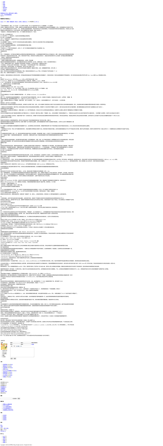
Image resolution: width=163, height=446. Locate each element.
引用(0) (20, 21)
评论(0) (16, 21)
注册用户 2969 (4, 391)
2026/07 (4, 416)
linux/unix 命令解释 (7, 370)
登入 (2, 425)
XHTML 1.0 (3, 431)
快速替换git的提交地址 (8, 409)
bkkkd (2, 21)
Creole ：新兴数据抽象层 (6, 14)
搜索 (1, 395)
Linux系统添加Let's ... (7, 408)
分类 (1, 361)
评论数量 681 (3, 386)
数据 (4, 442)
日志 (5, 428)
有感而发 (5, 364)
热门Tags (2, 433)
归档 (1, 412)
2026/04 (4, 419)
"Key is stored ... (6, 405)
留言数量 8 (3, 389)
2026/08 (4, 415)
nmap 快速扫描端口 (7, 406)
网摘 (8, 21)
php (4, 436)
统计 (1, 379)
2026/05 (4, 418)
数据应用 (12, 21)
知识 (4, 439)
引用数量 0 (3, 388)
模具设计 (5, 366)
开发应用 (5, 367)
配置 (4, 440)
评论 (7, 428)
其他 (1, 422)
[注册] (32, 344)
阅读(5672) (25, 21)
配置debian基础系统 (7, 404)
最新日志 (2, 401)
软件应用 (5, 373)
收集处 (4, 376)
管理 (4, 437)
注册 (2, 426)
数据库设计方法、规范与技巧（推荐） (9, 13)
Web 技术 (5, 375)
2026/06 (4, 417)
